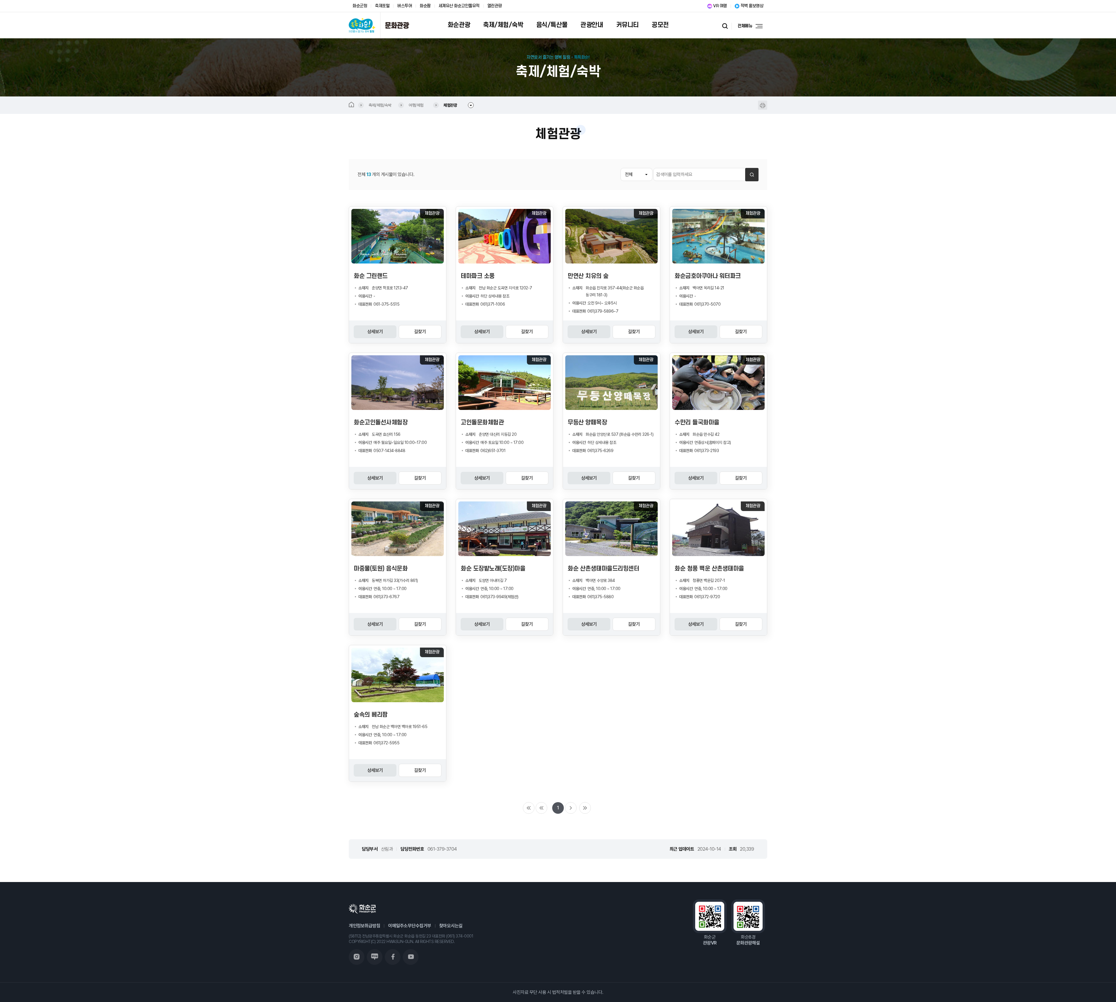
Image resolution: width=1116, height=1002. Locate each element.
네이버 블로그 (374, 957)
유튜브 (411, 957)
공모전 (660, 24)
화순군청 (360, 5)
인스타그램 (356, 957)
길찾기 (420, 331)
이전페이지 (541, 808)
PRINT (762, 105)
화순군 (362, 909)
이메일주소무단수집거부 (409, 925)
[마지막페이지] (585, 808)
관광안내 (591, 24)
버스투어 (404, 5)
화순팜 (425, 5)
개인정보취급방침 (364, 925)
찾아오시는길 (451, 925)
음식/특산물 (552, 24)
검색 (725, 26)
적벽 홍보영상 (752, 5)
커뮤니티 (627, 24)
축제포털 (382, 5)
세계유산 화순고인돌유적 (459, 5)
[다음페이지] (571, 808)
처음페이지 (528, 808)
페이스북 (392, 957)
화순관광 (459, 24)
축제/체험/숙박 (503, 24)
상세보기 (375, 331)
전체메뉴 (745, 26)
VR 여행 (720, 5)
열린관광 (494, 5)
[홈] (356, 105)
